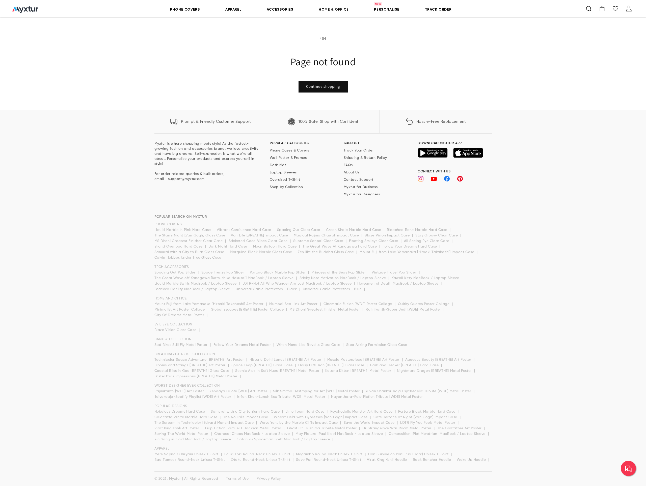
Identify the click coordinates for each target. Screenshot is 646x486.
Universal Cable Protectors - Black (267, 289)
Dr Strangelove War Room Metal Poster (397, 428)
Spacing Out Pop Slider (175, 272)
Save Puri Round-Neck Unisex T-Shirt (329, 460)
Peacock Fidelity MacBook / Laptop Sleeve (192, 289)
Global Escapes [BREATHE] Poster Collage (248, 309)
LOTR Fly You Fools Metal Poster (428, 422)
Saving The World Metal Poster (182, 434)
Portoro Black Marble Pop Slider (278, 272)
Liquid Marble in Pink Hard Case (183, 230)
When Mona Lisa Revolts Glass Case (309, 345)
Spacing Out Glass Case (299, 230)
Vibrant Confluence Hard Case (244, 230)
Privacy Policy (269, 478)
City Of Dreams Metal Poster (180, 315)
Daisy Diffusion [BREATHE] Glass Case (331, 365)
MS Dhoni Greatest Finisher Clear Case (189, 241)
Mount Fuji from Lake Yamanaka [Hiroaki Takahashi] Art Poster (209, 304)
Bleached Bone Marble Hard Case (417, 230)
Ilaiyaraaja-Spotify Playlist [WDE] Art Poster (193, 397)
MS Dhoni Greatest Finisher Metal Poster (325, 309)
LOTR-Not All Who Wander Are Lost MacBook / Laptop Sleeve (298, 283)
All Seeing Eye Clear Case (427, 241)
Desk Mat (278, 165)
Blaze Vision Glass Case (176, 330)
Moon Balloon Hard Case (275, 246)
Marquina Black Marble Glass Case (261, 252)
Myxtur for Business (361, 187)
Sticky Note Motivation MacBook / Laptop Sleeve (343, 278)
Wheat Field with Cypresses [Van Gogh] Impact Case (321, 417)
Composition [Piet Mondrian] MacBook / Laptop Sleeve (438, 434)
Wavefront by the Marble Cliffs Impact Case (299, 422)
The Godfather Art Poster (460, 428)
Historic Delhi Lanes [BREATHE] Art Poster (286, 359)
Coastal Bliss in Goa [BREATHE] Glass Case (192, 371)
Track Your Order (359, 150)
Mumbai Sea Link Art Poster (294, 304)
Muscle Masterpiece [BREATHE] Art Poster (364, 359)
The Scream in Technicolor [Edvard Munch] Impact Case (204, 422)
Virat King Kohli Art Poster (177, 428)
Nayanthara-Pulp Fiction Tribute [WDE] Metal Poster (377, 397)
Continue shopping (323, 86)
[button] (588, 8)
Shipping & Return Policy (365, 158)
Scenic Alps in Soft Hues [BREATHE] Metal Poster (278, 371)
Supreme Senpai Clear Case (318, 241)
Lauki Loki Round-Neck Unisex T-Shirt (257, 454)
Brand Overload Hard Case (179, 246)
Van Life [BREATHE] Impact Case (260, 235)
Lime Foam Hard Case (305, 411)
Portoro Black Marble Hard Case (427, 411)
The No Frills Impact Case (246, 417)
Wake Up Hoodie (472, 460)
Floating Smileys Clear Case (374, 241)
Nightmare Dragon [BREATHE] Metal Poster (435, 371)
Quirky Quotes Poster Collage (424, 304)
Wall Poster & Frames (288, 158)
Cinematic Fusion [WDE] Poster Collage (358, 304)
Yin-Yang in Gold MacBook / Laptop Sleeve (193, 439)
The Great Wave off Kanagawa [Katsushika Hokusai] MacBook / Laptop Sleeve (224, 278)
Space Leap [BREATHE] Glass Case (262, 365)
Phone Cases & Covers (289, 150)
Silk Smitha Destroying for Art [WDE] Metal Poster (317, 391)
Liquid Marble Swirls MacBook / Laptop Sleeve (196, 283)
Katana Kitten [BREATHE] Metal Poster (358, 371)
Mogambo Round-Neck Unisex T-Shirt (329, 454)
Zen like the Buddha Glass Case (326, 252)
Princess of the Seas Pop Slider (339, 272)
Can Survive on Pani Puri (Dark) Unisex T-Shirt (409, 454)
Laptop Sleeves (283, 172)
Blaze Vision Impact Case (388, 235)
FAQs (348, 165)
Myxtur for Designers (362, 194)
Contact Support (358, 179)
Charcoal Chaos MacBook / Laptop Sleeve (252, 434)
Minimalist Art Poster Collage (180, 309)
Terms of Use (237, 478)
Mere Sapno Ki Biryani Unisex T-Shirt (187, 454)
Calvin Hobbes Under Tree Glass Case (188, 257)
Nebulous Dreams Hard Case (180, 411)
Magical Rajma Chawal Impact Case (327, 235)
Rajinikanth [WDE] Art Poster (179, 391)
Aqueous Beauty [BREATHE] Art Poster (439, 359)
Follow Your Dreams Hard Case (410, 246)
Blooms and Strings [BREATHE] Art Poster (190, 365)
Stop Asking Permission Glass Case (377, 345)
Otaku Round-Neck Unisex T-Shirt (261, 460)
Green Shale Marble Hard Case (354, 230)
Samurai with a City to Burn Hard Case (246, 411)
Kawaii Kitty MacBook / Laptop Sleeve (426, 278)
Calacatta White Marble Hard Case (186, 417)
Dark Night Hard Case (228, 246)
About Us (352, 172)
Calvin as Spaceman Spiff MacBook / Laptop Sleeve (284, 439)
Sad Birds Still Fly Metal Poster (181, 345)
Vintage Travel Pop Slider (395, 272)
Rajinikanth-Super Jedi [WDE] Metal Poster (404, 309)
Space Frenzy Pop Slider (223, 272)
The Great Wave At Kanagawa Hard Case (340, 246)
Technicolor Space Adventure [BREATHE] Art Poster (199, 359)
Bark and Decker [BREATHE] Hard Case (405, 365)
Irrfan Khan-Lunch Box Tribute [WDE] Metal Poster (281, 397)
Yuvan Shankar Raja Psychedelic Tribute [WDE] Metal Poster (418, 391)
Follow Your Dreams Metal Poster (242, 345)
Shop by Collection (286, 187)
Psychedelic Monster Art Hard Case (362, 411)
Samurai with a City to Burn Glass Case (189, 252)
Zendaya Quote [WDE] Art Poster (239, 391)
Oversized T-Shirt (285, 179)
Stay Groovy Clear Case (437, 235)
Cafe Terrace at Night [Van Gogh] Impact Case (416, 417)
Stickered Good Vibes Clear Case (259, 241)
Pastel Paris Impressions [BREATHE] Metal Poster (196, 376)
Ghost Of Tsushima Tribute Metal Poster (322, 428)
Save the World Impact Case (370, 422)
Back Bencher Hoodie (432, 460)
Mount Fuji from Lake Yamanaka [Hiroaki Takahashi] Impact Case (417, 252)
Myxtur (175, 478)
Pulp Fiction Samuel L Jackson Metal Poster (244, 428)
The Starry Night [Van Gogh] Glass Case (190, 235)
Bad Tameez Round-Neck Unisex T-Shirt (190, 460)
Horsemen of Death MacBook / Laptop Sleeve (398, 283)
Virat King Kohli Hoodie (387, 460)
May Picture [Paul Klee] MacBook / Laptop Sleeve (339, 434)
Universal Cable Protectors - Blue (333, 289)
